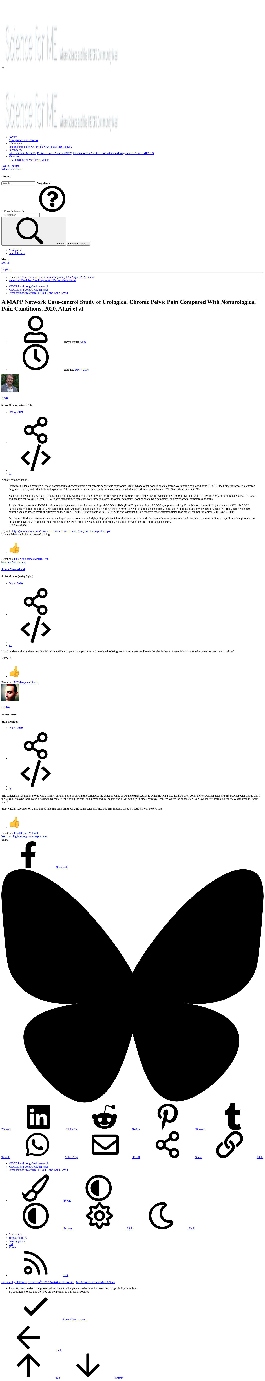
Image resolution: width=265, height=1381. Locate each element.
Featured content (18, 146)
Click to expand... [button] (19, 524)
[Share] (36, 442)
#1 (10, 473)
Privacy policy (17, 1241)
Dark (191, 1228)
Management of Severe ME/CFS (135, 153)
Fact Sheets (15, 149)
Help (11, 1244)
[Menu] (2, 67)
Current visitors (41, 159)
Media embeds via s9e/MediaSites (95, 1282)
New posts (15, 140)
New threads (35, 146)
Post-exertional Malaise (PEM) (54, 153)
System (67, 1228)
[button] (52, 211)
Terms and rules (18, 1237)
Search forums (29, 140)
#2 (10, 645)
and (31, 558)
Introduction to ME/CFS (22, 153)
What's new (15, 143)
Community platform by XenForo (37, 1282)
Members (14, 156)
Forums (13, 136)
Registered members (20, 159)
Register (6, 269)
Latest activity (64, 146)
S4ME (67, 1200)
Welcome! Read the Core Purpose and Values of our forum (42, 280)
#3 (10, 789)
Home (12, 1247)
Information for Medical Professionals (94, 153)
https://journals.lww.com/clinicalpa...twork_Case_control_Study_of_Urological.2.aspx (61, 531)
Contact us (15, 1234)
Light (130, 1228)
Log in (5, 262)
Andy (83, 341)
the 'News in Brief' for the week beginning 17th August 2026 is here (55, 277)
